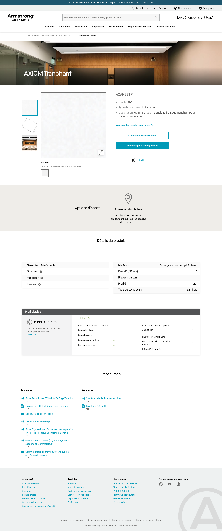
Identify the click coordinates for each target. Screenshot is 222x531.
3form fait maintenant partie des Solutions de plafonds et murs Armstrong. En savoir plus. (111, 2)
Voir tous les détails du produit (133, 125)
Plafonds (72, 483)
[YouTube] (169, 484)
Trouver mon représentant (125, 483)
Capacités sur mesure (78, 498)
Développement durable (33, 498)
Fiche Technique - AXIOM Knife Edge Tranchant (50, 398)
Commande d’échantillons (142, 135)
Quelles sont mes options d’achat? (38, 506)
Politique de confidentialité (148, 520)
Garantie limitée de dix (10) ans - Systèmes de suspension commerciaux (49, 442)
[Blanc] (45, 173)
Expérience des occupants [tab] (155, 325)
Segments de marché (32, 502)
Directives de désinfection (39, 413)
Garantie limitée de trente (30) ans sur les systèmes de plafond (47, 453)
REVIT (140, 159)
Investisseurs (28, 487)
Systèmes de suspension (80, 491)
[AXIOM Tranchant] (29, 107)
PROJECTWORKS (121, 491)
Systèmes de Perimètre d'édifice (103, 398)
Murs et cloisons (76, 487)
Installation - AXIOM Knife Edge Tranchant (47, 406)
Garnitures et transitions (79, 495)
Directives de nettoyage (37, 421)
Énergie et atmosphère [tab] (153, 337)
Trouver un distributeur (124, 487)
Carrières (26, 491)
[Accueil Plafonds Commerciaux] (21, 17)
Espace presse (29, 495)
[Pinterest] (178, 484)
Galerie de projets (121, 498)
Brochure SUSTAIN (96, 406)
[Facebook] (161, 484)
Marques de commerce (72, 520)
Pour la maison (120, 502)
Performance (74, 502)
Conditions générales (97, 520)
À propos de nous (30, 483)
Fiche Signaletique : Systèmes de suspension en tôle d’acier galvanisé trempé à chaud (49, 431)
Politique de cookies (121, 520)
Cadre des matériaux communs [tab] (93, 325)
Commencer (33, 334)
